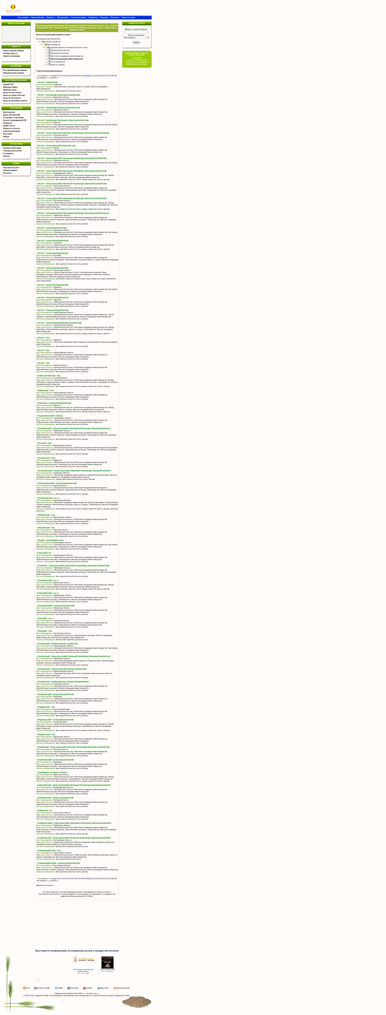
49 (85, 76)
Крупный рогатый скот (60, 50)
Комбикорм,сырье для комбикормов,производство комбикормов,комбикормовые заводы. (137, 61)
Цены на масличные (12, 93)
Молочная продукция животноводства (67, 56)
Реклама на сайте (11, 168)
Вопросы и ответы (11, 128)
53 (97, 76)
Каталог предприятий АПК (15, 120)
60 (38, 78)
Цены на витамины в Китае (15, 101)
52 (94, 76)
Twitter (60, 988)
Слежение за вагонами (13, 118)
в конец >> (54, 78)
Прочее (6, 156)
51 (91, 76)
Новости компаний (11, 56)
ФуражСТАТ (8, 84)
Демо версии (9, 112)
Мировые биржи (10, 87)
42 (64, 76)
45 (73, 76)
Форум (6, 137)
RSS (28, 988)
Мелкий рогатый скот (60, 53)
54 (100, 76)
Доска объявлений (11, 115)
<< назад (52, 76)
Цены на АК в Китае (12, 98)
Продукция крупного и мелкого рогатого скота (67, 47)
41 (61, 76)
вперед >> (44, 78)
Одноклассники (123, 988)
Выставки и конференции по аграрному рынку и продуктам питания (77, 950)
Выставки (7, 134)
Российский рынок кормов (15, 70)
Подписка (7, 123)
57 (109, 76)
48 (82, 76)
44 (70, 76)
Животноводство (53, 45)
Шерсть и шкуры (58, 65)
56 (106, 76)
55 (103, 76)
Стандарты (8, 153)
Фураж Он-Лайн (42, 995)
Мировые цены (10, 90)
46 (76, 76)
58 (112, 76)
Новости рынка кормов (13, 51)
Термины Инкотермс (12, 148)
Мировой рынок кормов (13, 73)
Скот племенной (58, 62)
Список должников (11, 131)
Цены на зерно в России (14, 95)
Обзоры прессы (10, 53)
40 (58, 76)
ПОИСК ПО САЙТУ (137, 23)
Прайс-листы (9, 126)
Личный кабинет (10, 170)
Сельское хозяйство (52, 42)
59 (115, 76)
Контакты (7, 173)
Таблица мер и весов (12, 151)
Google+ (89, 988)
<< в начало (42, 76)
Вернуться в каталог (45, 885)
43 (67, 76)
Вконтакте (104, 988)
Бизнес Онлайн (43, 988)
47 (79, 76)
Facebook (74, 988)
